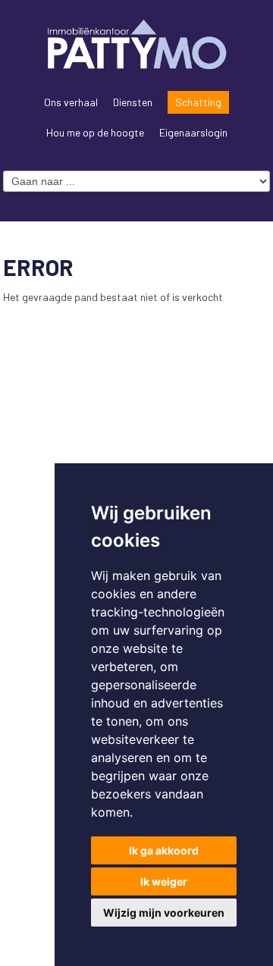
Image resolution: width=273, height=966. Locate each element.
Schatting (198, 102)
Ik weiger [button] (163, 881)
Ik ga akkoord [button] (164, 850)
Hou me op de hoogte (95, 132)
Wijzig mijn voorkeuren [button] (163, 912)
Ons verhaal (71, 102)
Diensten (132, 102)
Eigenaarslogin (193, 132)
